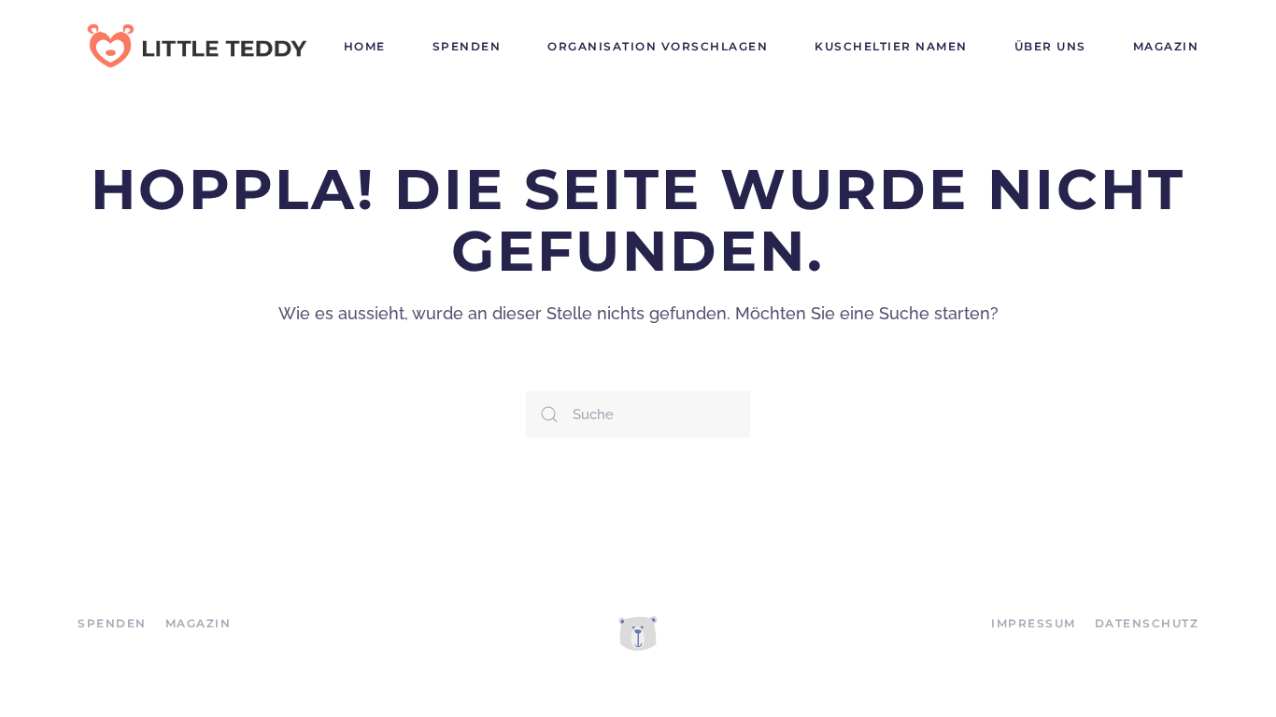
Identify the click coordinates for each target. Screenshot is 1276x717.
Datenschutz (1147, 623)
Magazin (1166, 46)
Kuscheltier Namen (891, 46)
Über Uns (1050, 46)
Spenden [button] (467, 46)
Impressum (1033, 623)
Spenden (112, 623)
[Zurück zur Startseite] (194, 46)
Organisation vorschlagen (657, 46)
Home (365, 46)
